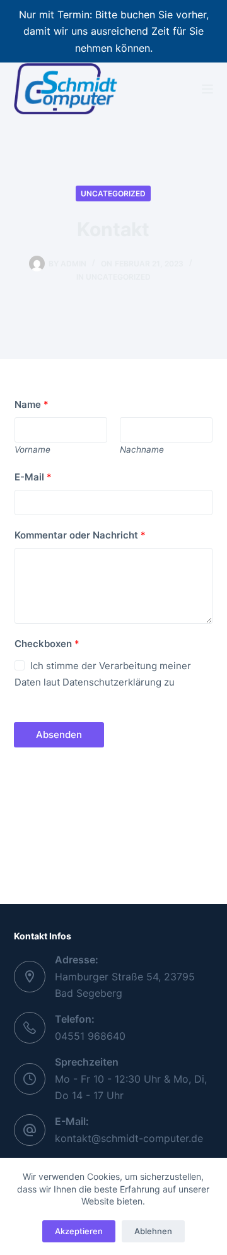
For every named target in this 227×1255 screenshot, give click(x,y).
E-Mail (33, 477)
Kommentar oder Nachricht (80, 535)
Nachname (142, 449)
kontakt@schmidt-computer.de (129, 1138)
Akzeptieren (79, 1231)
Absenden (59, 735)
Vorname (32, 449)
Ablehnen (153, 1231)
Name (32, 404)
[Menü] (207, 89)
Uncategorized (113, 193)
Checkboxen (47, 644)
